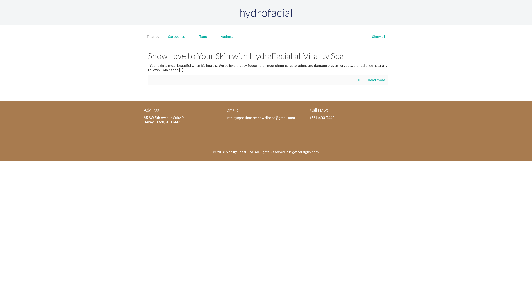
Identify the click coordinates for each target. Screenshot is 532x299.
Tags (203, 36)
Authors (227, 36)
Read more (376, 80)
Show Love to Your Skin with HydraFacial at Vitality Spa (246, 56)
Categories (176, 36)
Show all (378, 36)
